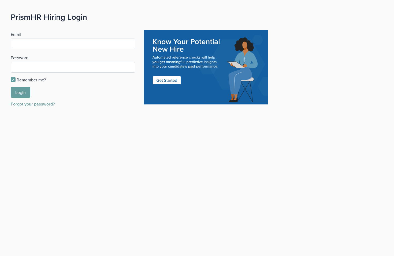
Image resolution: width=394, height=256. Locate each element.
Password (19, 58)
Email (16, 34)
